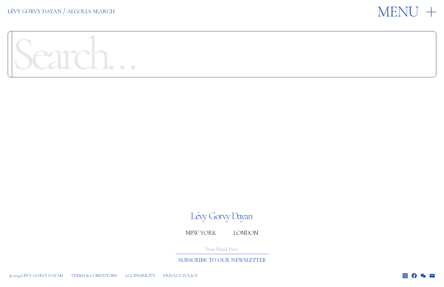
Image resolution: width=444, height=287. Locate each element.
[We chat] (423, 275)
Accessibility (140, 275)
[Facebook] (414, 275)
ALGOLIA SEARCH (91, 10)
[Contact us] (432, 275)
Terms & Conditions (94, 275)
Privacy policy (180, 275)
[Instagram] (405, 275)
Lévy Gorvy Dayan (34, 10)
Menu (397, 11)
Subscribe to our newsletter (222, 259)
